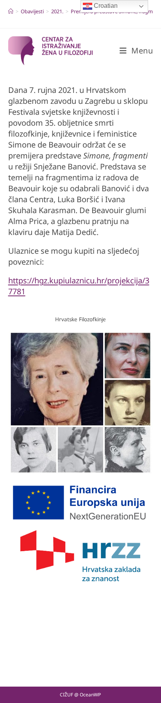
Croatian (105, 5)
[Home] (10, 11)
